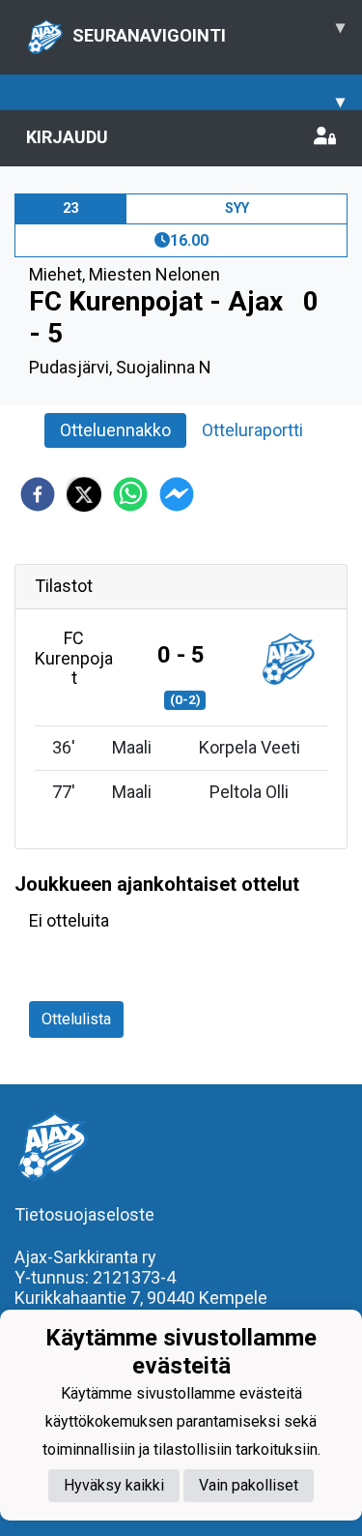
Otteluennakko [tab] (115, 430)
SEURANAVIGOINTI (208, 30)
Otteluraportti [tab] (252, 430)
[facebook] (37, 494)
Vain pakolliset (248, 1485)
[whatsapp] (130, 494)
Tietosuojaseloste (84, 1214)
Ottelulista (76, 1019)
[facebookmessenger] (176, 494)
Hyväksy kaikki (114, 1485)
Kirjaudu (67, 137)
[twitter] (84, 494)
